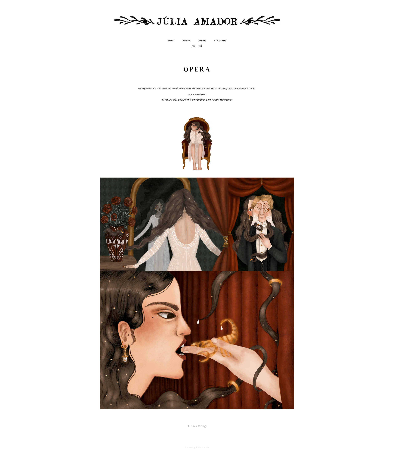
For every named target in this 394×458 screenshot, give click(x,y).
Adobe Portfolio (202, 447)
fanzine (171, 41)
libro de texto (220, 41)
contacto (202, 41)
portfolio (186, 41)
